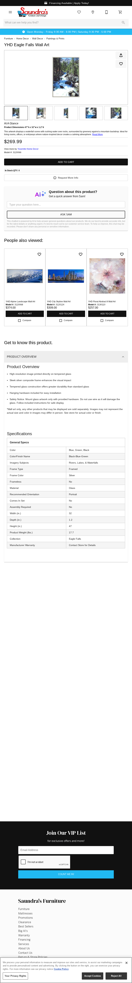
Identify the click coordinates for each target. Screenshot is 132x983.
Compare (27, 320)
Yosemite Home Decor (28, 149)
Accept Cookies (92, 976)
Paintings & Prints (55, 38)
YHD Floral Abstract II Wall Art (102, 301)
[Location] (93, 12)
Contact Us (25, 953)
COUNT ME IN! (66, 874)
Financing (24, 939)
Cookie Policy (61, 969)
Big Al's (23, 931)
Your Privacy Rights (15, 976)
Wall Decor (37, 38)
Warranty (24, 935)
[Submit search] (123, 22)
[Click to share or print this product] (121, 55)
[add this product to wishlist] (121, 64)
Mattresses (25, 913)
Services (23, 944)
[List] (79, 12)
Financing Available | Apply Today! (69, 3)
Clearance (24, 922)
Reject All (116, 976)
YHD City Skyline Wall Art (58, 301)
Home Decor (22, 38)
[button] (10, 12)
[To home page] (32, 12)
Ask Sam (66, 214)
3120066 (17, 152)
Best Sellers (25, 926)
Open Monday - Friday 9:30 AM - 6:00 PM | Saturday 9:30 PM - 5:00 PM (68, 31)
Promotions (25, 918)
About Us (24, 948)
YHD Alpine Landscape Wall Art (20, 301)
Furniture (8, 38)
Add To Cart (66, 162)
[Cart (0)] (120, 12)
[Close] (126, 963)
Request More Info (68, 177)
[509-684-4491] (106, 12)
